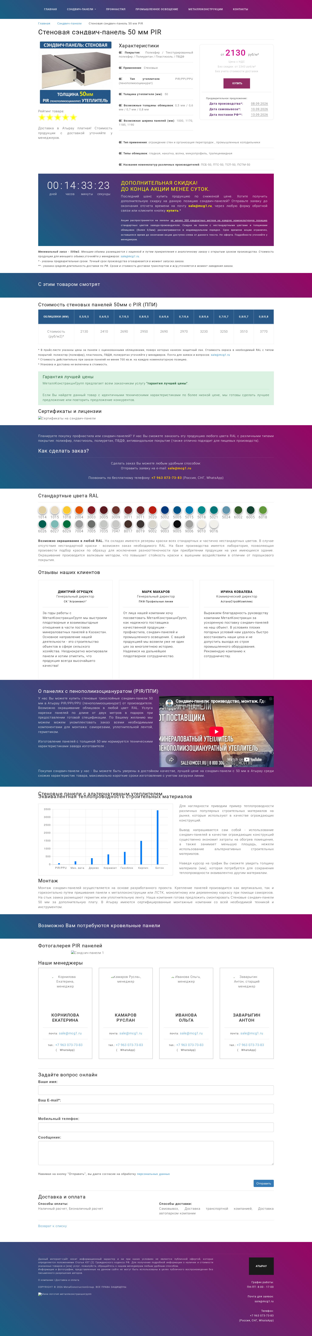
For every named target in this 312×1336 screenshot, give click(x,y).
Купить (237, 83)
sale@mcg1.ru (200, 206)
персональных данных (153, 1174)
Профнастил (115, 9)
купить (172, 210)
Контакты (240, 9)
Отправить (263, 1183)
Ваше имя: (48, 1082)
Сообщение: (49, 1137)
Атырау (261, 1266)
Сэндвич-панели (80, 9)
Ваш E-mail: (49, 1100)
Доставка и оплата (67, 1280)
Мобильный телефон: (58, 1119)
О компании (45, 1280)
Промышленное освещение (157, 9)
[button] (84, 953)
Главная (50, 9)
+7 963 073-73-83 (167, 478)
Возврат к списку (52, 1226)
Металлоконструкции (205, 9)
